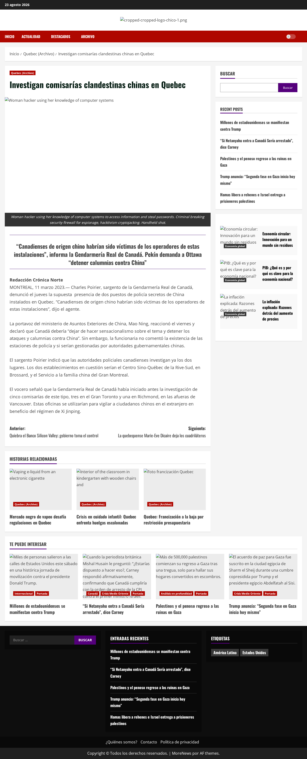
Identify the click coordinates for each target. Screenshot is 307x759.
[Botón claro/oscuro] (291, 36)
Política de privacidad (179, 742)
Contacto (149, 742)
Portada (42, 593)
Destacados (60, 36)
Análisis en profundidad (176, 593)
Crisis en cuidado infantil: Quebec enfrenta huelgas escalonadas (106, 519)
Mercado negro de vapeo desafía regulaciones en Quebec (38, 519)
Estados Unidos (254, 652)
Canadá (93, 593)
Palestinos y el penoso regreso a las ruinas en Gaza (187, 609)
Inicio (9, 36)
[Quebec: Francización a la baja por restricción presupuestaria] (175, 489)
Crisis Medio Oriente (115, 593)
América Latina (224, 652)
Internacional (24, 593)
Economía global (235, 245)
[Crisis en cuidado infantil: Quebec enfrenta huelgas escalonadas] (108, 489)
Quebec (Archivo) (22, 73)
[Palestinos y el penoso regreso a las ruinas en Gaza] (190, 576)
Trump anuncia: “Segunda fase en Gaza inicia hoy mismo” (262, 609)
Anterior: (54, 432)
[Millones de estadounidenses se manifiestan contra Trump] (44, 576)
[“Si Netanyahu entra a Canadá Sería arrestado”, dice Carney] (117, 576)
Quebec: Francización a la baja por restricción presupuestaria (174, 519)
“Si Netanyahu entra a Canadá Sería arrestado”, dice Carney (113, 609)
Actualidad (31, 36)
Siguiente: (162, 432)
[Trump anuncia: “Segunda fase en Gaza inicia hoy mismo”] (263, 576)
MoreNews (181, 753)
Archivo (87, 36)
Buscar (227, 74)
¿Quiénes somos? (121, 742)
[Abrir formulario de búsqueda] (300, 36)
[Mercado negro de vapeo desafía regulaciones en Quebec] (41, 489)
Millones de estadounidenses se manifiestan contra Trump (37, 609)
